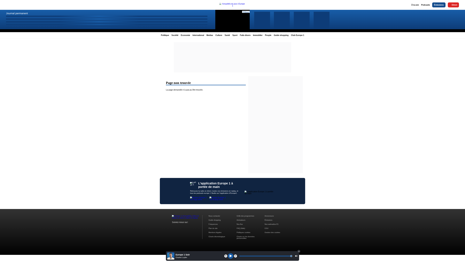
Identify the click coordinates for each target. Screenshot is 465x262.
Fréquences (213, 224)
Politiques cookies (243, 232)
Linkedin (194, 226)
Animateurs (241, 220)
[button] (296, 256)
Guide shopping (281, 35)
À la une (415, 5)
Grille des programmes (245, 216)
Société (174, 35)
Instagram (177, 226)
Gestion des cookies (272, 232)
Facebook (181, 226)
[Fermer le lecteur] (298, 251)
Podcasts (425, 5)
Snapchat (189, 226)
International (198, 35)
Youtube (185, 226)
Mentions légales (215, 232)
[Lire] (230, 256)
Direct (454, 5)
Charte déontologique (217, 236)
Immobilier (258, 35)
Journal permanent (17, 13)
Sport (234, 35)
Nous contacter (214, 216)
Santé (227, 35)
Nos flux (240, 224)
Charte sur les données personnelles (246, 237)
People (268, 35)
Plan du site (213, 228)
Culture (218, 35)
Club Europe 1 (297, 35)
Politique (165, 35)
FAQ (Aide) (241, 228)
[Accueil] (232, 6)
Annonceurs (269, 216)
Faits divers (245, 35)
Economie (185, 35)
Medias (209, 35)
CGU (266, 228)
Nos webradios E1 (272, 224)
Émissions (439, 5)
